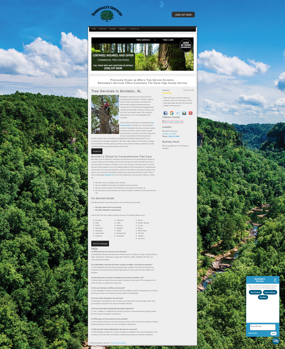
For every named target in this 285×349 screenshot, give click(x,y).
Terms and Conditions (118, 343)
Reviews (113, 29)
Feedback (122, 29)
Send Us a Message (100, 243)
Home (94, 29)
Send (273, 333)
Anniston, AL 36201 (169, 133)
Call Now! (263, 297)
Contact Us (134, 29)
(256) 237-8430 (183, 14)
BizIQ (250, 333)
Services (102, 29)
